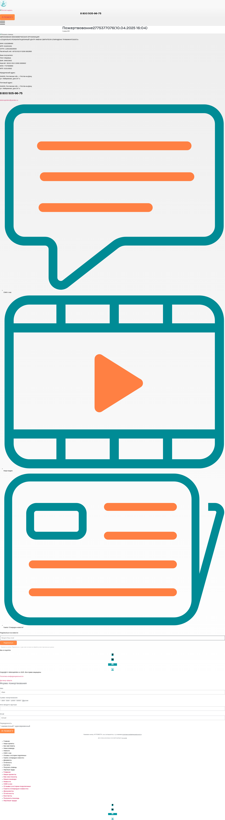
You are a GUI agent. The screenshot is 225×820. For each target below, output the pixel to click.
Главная (7, 741)
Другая (25, 700)
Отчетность (8, 762)
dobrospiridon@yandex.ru (9, 100)
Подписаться (8, 643)
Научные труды (9, 770)
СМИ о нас (7, 753)
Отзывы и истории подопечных (15, 755)
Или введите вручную (8, 705)
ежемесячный (7, 726)
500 (7, 700)
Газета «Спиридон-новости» (14, 758)
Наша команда (9, 748)
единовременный (22, 726)
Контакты (7, 765)
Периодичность (6, 723)
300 (3, 700)
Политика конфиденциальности (11, 676)
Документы (8, 760)
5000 (19, 700)
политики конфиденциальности (132, 734)
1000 (13, 700)
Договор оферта (6, 680)
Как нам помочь (9, 746)
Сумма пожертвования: (9, 698)
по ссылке (124, 738)
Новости (7, 751)
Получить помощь (10, 767)
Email (2, 714)
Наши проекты (9, 743)
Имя (1, 688)
